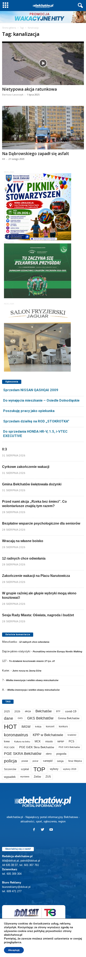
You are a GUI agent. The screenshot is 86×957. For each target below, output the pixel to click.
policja (10, 760)
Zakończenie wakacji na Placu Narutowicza (36, 575)
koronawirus (16, 734)
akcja (28, 711)
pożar (35, 761)
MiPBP (60, 741)
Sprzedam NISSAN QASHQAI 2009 (30, 390)
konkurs (63, 726)
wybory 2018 (69, 769)
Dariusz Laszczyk (12, 94)
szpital (25, 769)
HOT (10, 726)
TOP (39, 769)
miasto (49, 741)
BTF (58, 711)
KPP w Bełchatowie (48, 735)
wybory (54, 768)
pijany (49, 753)
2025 (7, 711)
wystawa (24, 776)
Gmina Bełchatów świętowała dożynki (31, 484)
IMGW (26, 726)
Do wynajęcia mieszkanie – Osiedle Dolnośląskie (41, 400)
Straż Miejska (75, 761)
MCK (38, 741)
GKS (20, 718)
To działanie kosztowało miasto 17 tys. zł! (32, 661)
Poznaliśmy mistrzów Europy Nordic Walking (57, 651)
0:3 (4, 449)
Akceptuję (14, 950)
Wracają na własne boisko (22, 541)
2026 (17, 711)
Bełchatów (43, 711)
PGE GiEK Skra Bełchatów (36, 747)
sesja (60, 761)
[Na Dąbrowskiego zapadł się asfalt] (43, 127)
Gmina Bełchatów (68, 718)
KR (3, 158)
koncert (50, 726)
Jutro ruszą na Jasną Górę (26, 670)
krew (7, 741)
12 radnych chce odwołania (24, 558)
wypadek (10, 776)
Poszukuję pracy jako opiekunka (28, 411)
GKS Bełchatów (40, 718)
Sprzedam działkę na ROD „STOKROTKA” (36, 421)
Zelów (37, 776)
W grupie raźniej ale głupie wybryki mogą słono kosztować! (39, 595)
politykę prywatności (48, 931)
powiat (25, 761)
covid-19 (70, 711)
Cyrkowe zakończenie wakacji (25, 466)
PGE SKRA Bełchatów (22, 754)
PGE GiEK (9, 747)
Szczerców (10, 769)
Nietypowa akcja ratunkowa (29, 89)
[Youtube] (52, 830)
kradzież (72, 735)
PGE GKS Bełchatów (69, 747)
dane (8, 718)
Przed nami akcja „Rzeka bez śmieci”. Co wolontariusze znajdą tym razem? (34, 504)
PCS (71, 741)
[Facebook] (35, 830)
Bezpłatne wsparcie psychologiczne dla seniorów (41, 523)
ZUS (48, 776)
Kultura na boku (22, 741)
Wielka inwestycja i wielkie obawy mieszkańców (32, 680)
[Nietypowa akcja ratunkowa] (43, 63)
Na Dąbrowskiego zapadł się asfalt (35, 153)
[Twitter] (43, 830)
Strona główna (9, 27)
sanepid (47, 760)
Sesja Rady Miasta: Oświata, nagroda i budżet (38, 615)
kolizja (38, 726)
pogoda (61, 753)
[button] (79, 5)
